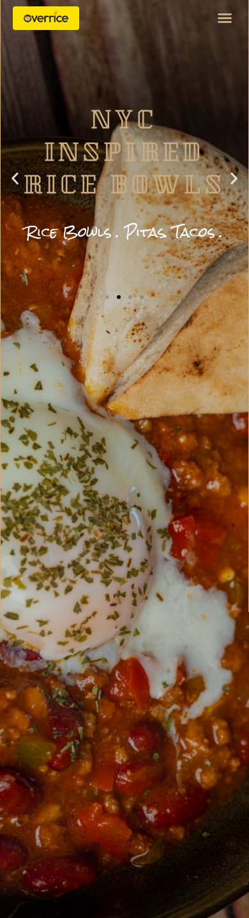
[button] (224, 17)
